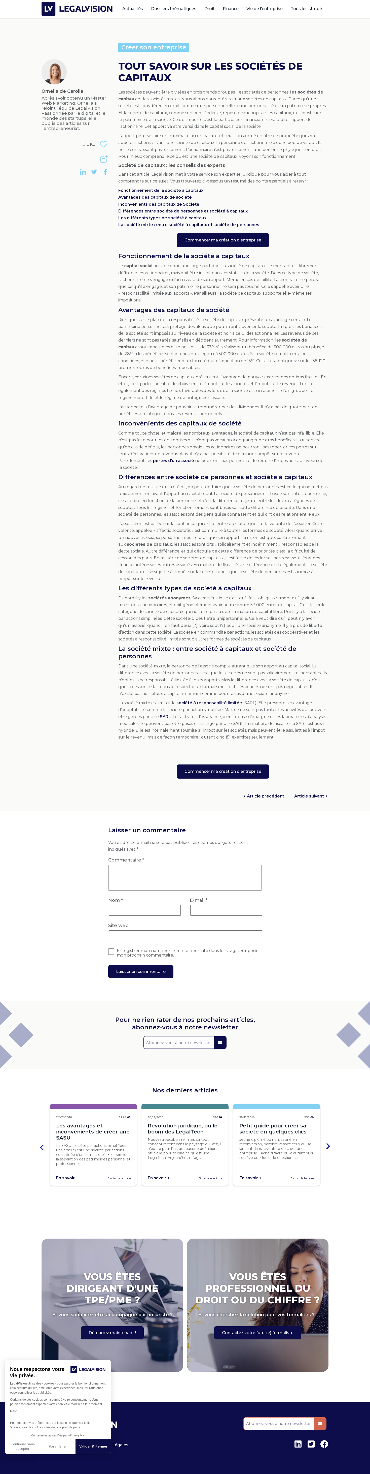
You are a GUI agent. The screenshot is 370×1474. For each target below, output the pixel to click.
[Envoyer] (220, 1042)
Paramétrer (58, 1446)
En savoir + (67, 1178)
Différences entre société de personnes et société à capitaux (183, 211)
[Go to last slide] (42, 1147)
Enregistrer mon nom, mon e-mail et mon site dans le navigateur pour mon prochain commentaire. (187, 953)
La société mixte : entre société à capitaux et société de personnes (188, 224)
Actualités (132, 8)
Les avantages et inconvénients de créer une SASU (93, 1132)
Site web (118, 925)
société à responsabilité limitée (209, 702)
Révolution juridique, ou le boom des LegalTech (182, 1129)
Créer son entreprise (153, 47)
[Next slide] (327, 1147)
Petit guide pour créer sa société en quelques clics (273, 1129)
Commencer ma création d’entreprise (222, 240)
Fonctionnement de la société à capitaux (160, 190)
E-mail (198, 900)
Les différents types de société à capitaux (162, 218)
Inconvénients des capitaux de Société (158, 204)
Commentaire (126, 860)
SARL (165, 716)
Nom (115, 900)
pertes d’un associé (173, 460)
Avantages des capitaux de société (155, 197)
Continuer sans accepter (23, 1446)
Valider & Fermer (93, 1446)
